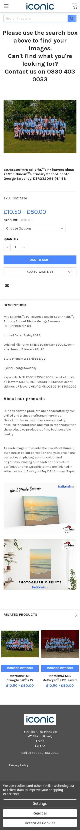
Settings (40, 803)
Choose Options (20, 668)
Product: (18, 220)
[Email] (7, 285)
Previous (66, 614)
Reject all (40, 813)
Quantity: (11, 239)
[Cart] (74, 6)
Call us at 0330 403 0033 (40, 753)
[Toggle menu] (6, 6)
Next (75, 614)
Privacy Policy (18, 765)
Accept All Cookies (40, 822)
